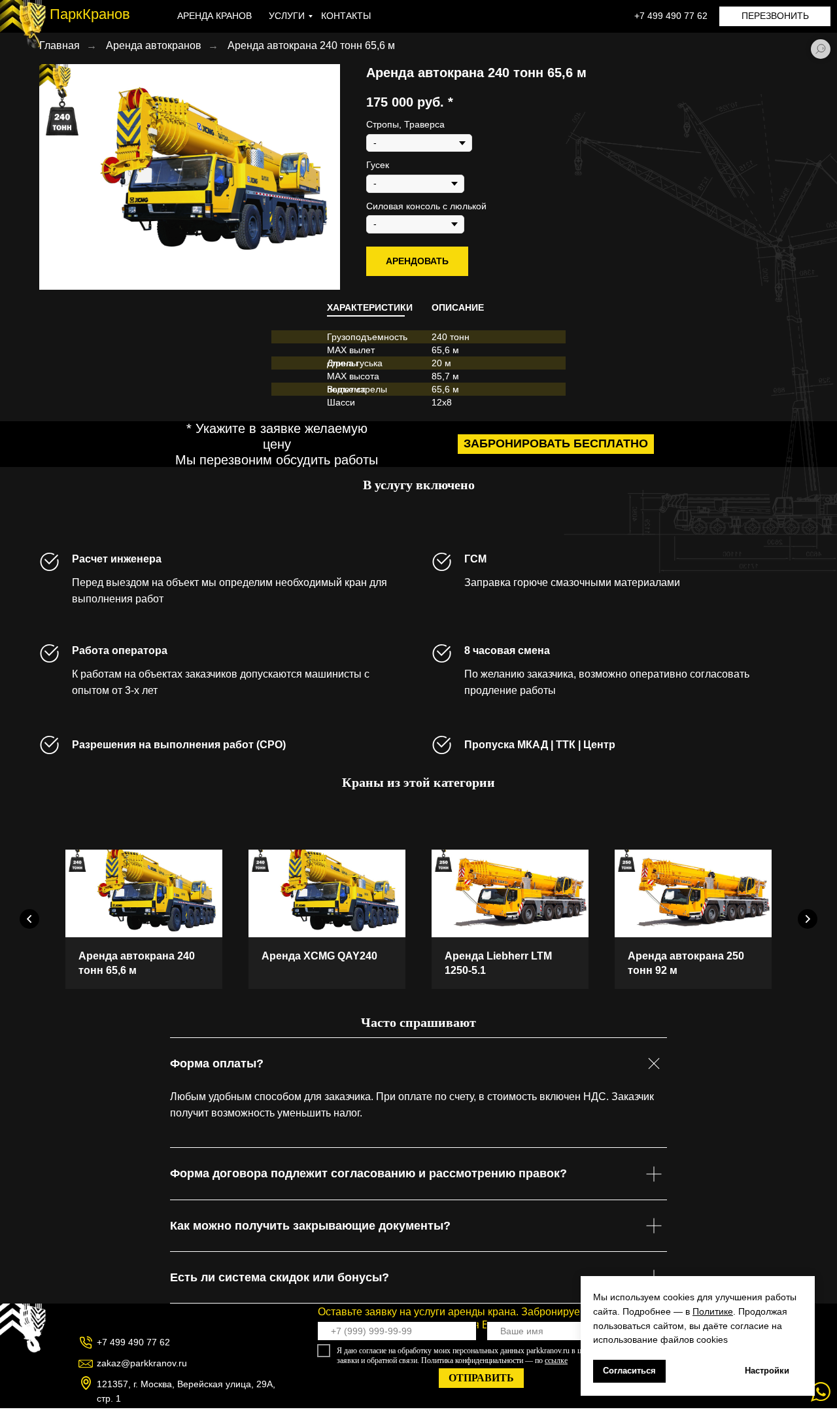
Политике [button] (712, 1311)
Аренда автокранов (153, 45)
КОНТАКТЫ (346, 15)
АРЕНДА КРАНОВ (214, 15)
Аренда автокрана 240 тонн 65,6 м (311, 45)
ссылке (556, 1360)
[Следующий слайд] (807, 919)
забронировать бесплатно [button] (556, 443)
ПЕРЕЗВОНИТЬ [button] (775, 15)
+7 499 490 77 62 (671, 15)
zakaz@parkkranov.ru (142, 1363)
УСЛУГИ (287, 15)
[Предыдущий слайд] (29, 919)
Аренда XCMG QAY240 (319, 955)
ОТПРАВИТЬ (481, 1377)
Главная (59, 45)
